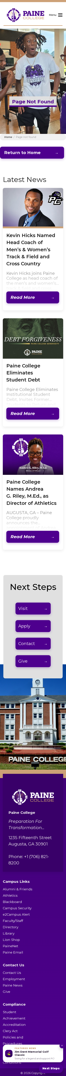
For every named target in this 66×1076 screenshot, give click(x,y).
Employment (14, 979)
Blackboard (12, 902)
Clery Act (10, 1031)
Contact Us (12, 973)
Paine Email (13, 952)
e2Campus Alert (16, 914)
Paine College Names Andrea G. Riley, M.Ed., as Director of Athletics (31, 492)
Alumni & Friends (17, 889)
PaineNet (10, 946)
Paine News (13, 985)
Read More (23, 297)
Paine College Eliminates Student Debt (23, 373)
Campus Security (17, 908)
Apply (24, 626)
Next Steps (51, 1068)
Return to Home (22, 152)
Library (8, 933)
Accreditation (14, 1024)
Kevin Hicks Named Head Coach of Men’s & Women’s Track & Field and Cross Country (30, 250)
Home (8, 137)
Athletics (10, 895)
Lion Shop (11, 940)
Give (22, 661)
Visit (23, 608)
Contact (26, 643)
